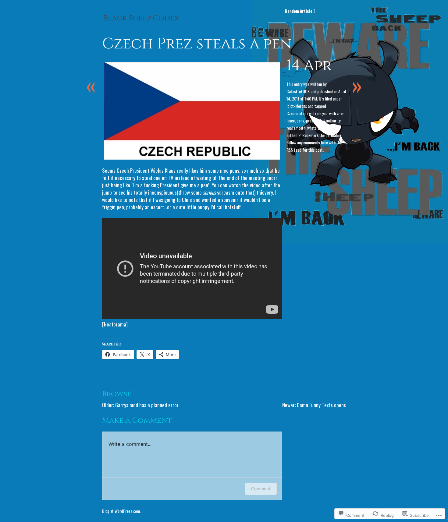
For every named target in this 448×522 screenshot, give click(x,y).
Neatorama (115, 324)
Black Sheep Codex (141, 18)
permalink (333, 135)
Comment (260, 488)
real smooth (295, 128)
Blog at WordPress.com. (121, 511)
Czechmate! (295, 113)
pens (300, 120)
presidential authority (323, 120)
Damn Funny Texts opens (321, 405)
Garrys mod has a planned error (147, 405)
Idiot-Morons (296, 106)
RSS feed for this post (304, 149)
